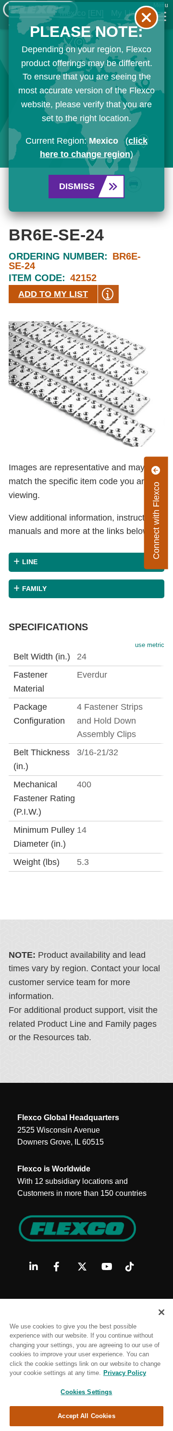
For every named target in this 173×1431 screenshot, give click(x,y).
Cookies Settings (86, 1392)
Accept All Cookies (86, 1416)
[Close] (161, 1312)
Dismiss (77, 186)
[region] (86, 1365)
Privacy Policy (124, 1372)
